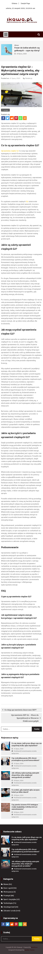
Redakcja (28, 78)
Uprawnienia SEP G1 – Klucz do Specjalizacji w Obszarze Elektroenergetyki (25, 718)
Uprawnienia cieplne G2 (10, 151)
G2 (27, 201)
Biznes (29, 45)
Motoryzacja (8, 892)
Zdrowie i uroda (10, 911)
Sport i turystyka (10, 899)
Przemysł (5, 110)
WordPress (34, 947)
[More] (25, 118)
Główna (14, 3)
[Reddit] (12, 118)
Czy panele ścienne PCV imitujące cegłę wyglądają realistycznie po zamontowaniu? (25, 807)
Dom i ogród (8, 888)
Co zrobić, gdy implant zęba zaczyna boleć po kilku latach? (25, 791)
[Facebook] (3, 118)
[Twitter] (7, 118)
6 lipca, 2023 (15, 78)
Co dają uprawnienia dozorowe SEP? (20, 710)
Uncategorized (9, 907)
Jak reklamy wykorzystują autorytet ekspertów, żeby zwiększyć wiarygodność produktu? (25, 775)
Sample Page (25, 3)
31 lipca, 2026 (18, 749)
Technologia (8, 903)
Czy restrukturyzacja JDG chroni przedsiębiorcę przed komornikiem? (25, 759)
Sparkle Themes (30, 950)
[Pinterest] (16, 118)
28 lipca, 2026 (18, 780)
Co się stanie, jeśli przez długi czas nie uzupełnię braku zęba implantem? (27, 744)
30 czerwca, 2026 (35, 54)
